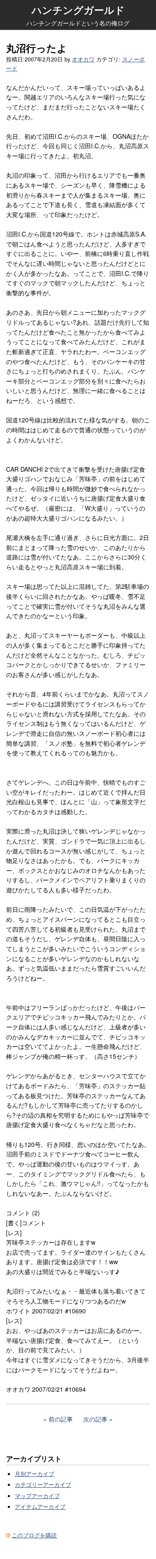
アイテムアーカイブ (40, 1507)
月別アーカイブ (34, 1474)
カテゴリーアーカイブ (43, 1485)
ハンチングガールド (78, 10)
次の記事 (95, 1419)
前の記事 (61, 1419)
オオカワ (83, 59)
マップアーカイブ (37, 1496)
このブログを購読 (34, 1535)
